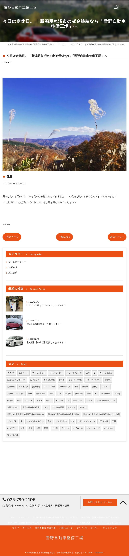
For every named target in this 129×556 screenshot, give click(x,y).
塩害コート (23, 372)
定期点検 (11, 386)
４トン (39, 400)
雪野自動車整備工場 (31, 407)
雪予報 (108, 379)
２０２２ (11, 372)
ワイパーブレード (93, 379)
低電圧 (68, 393)
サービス (83, 407)
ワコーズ (65, 428)
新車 (46, 428)
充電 (114, 421)
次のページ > (117, 237)
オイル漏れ (108, 428)
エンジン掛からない (35, 421)
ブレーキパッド (93, 428)
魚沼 (19, 400)
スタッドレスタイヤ (15, 393)
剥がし (95, 386)
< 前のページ (12, 237)
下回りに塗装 (49, 379)
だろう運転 (41, 393)
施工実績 (12, 273)
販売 (76, 386)
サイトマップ (110, 528)
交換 (59, 393)
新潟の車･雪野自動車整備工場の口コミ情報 (101, 414)
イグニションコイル (86, 421)
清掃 (89, 393)
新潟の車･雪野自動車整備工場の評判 (63, 414)
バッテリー (12, 428)
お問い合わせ (12, 407)
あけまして (34, 379)
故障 (88, 372)
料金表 (89, 400)
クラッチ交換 (65, 386)
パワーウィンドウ (74, 372)
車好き (118, 393)
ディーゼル (106, 393)
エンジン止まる (106, 372)
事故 (30, 393)
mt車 (52, 393)
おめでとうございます (16, 379)
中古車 (55, 428)
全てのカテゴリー (17, 262)
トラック (59, 400)
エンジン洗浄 (61, 421)
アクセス (28, 400)
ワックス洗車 (12, 435)
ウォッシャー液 (75, 379)
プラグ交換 (103, 421)
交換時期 (36, 386)
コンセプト (12, 421)
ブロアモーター (56, 372)
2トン (46, 407)
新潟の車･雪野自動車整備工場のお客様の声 (25, 414)
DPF (96, 393)
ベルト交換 (23, 386)
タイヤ (62, 379)
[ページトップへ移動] (123, 502)
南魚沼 (10, 400)
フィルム (105, 386)
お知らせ (6, 224)
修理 (22, 428)
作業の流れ (78, 400)
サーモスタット (38, 372)
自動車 (85, 386)
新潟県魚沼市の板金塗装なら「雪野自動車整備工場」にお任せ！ (57, 552)
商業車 (49, 400)
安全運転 (79, 393)
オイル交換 (78, 428)
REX (72, 421)
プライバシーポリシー (105, 400)
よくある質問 (58, 407)
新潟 (30, 428)
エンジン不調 (49, 386)
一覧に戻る (65, 237)
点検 (49, 421)
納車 (38, 428)
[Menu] (123, 7)
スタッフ (71, 407)
